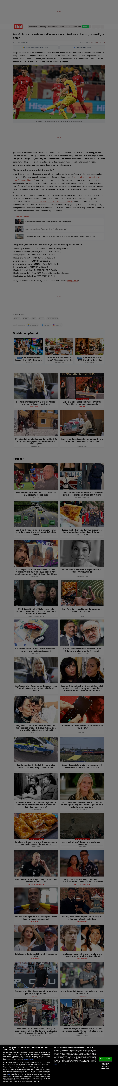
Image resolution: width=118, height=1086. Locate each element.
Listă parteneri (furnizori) (61, 1065)
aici (9, 1074)
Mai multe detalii (28, 1059)
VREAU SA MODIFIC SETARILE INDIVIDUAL (105, 1066)
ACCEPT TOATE (105, 1059)
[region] (59, 1065)
